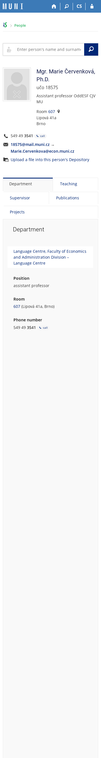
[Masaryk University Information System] (13, 6)
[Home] (54, 6)
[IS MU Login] (92, 6)
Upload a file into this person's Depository (50, 159)
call (42, 136)
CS (79, 6)
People (20, 25)
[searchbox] (49, 49)
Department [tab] (20, 183)
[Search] (66, 6)
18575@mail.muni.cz (30, 144)
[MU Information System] (5, 24)
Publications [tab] (67, 197)
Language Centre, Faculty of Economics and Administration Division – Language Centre (49, 257)
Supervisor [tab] (20, 197)
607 (51, 111)
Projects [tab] (17, 212)
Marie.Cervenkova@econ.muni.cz (42, 151)
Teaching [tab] (68, 183)
